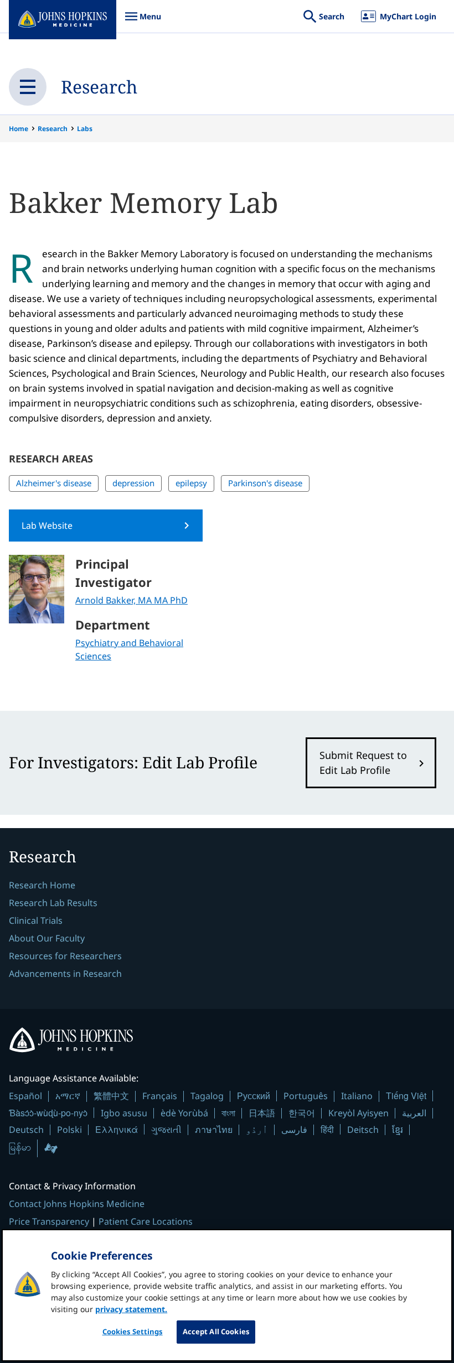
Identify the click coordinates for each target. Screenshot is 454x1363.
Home (18, 128)
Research (99, 86)
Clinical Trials (36, 920)
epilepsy (191, 482)
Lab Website (47, 525)
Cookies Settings (132, 1331)
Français (159, 1096)
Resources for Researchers (65, 956)
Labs (84, 128)
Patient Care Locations (146, 1221)
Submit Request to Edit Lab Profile (363, 762)
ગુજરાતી (166, 1129)
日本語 (262, 1113)
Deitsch (363, 1129)
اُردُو (257, 1129)
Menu (143, 22)
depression (133, 482)
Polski (69, 1129)
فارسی (294, 1129)
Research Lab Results (53, 903)
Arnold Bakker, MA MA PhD (131, 600)
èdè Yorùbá (184, 1113)
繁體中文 (111, 1096)
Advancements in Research (65, 973)
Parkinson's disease (265, 482)
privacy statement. (131, 1309)
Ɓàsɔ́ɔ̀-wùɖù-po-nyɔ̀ (48, 1112)
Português (305, 1096)
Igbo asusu (124, 1113)
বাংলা (228, 1113)
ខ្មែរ (397, 1129)
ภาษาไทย (214, 1129)
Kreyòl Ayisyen (358, 1113)
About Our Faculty (47, 938)
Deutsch (26, 1129)
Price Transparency (49, 1221)
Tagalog (207, 1096)
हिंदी (327, 1129)
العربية (414, 1113)
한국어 (301, 1113)
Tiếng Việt (406, 1095)
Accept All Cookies (216, 1331)
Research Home (42, 885)
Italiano (357, 1096)
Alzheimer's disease (53, 482)
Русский (253, 1095)
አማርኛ (67, 1096)
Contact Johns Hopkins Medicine (77, 1204)
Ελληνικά (116, 1129)
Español (25, 1096)
